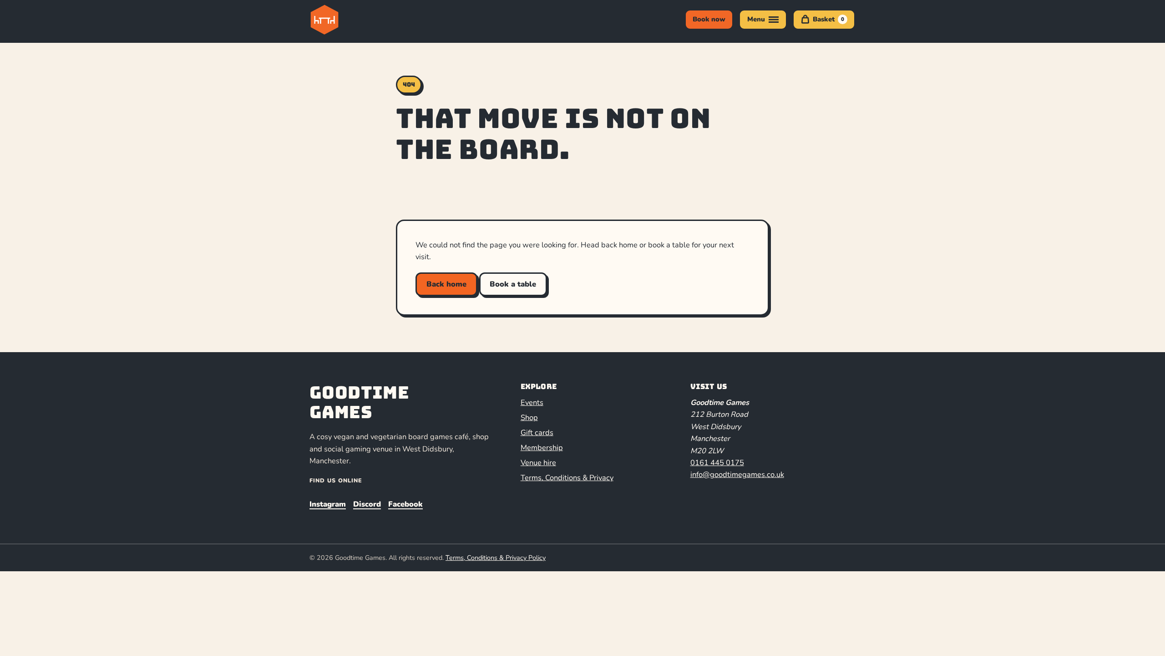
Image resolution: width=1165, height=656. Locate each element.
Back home (446, 284)
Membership (542, 447)
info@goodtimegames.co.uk (737, 474)
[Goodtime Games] (343, 20)
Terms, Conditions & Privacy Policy (496, 557)
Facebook (405, 504)
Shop (529, 417)
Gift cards (537, 432)
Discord (367, 504)
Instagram (327, 504)
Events (532, 402)
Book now (709, 19)
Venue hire (538, 462)
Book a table (513, 284)
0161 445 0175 (717, 462)
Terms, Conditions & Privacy (567, 477)
